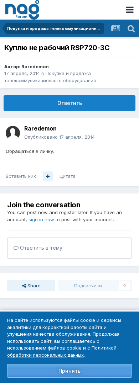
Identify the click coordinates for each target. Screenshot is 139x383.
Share (33, 285)
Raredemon (35, 66)
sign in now (41, 219)
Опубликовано (59, 137)
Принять (69, 371)
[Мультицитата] (48, 176)
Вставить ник (21, 176)
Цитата (68, 176)
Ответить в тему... (42, 248)
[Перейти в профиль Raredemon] (13, 133)
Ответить (69, 103)
